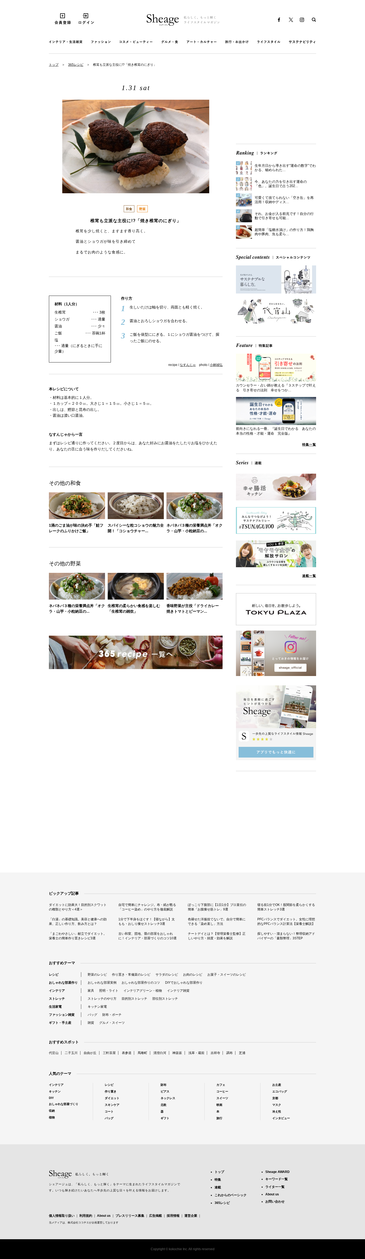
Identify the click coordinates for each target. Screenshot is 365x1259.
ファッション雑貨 (62, 1015)
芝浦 (242, 1053)
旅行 (219, 1118)
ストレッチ (57, 999)
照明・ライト (108, 990)
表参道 (126, 1053)
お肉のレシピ (192, 974)
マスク (276, 1104)
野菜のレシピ (97, 974)
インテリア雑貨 (178, 990)
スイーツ (222, 1098)
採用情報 (173, 1216)
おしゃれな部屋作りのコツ (141, 982)
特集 (218, 1179)
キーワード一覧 (276, 1179)
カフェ (220, 1084)
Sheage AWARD (277, 1172)
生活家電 (55, 1007)
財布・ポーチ (112, 1015)
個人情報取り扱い (62, 1216)
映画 (219, 1104)
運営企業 (190, 1216)
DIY (51, 1097)
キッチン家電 (97, 1007)
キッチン (55, 1091)
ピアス (165, 1091)
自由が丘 (90, 1053)
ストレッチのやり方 (102, 999)
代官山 (54, 1053)
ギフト (165, 1118)
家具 (91, 990)
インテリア (57, 990)
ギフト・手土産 (60, 1023)
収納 (52, 1110)
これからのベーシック (231, 1195)
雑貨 (91, 1023)
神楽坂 (177, 1053)
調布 (229, 1053)
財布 (163, 1084)
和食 (129, 209)
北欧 (163, 1104)
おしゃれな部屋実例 (102, 982)
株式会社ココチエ (78, 1222)
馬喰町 (142, 1053)
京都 (275, 1098)
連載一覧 (309, 576)
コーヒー (222, 1091)
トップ (54, 65)
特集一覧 (309, 444)
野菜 (142, 209)
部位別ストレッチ (165, 999)
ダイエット (112, 1098)
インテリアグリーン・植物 (142, 990)
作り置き (111, 1091)
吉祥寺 (215, 1053)
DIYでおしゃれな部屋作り (184, 982)
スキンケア (112, 1104)
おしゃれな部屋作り (63, 982)
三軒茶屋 (109, 1053)
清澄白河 (159, 1053)
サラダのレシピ (167, 974)
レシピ (54, 974)
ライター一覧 (275, 1187)
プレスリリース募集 (129, 1216)
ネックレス (168, 1098)
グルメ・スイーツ (112, 1023)
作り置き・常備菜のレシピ (131, 974)
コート (109, 1111)
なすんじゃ (188, 365)
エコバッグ (279, 1091)
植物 (52, 1117)
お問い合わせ (275, 1201)
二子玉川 (71, 1053)
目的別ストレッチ (134, 999)
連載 (218, 1187)
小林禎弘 (216, 365)
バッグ (92, 1015)
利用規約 (85, 1216)
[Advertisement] (276, 102)
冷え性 (276, 1111)
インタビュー (281, 1118)
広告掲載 (155, 1216)
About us (104, 1216)
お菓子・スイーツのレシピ (226, 974)
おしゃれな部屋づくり (63, 1104)
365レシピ (75, 65)
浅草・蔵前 (196, 1053)
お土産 (276, 1084)
